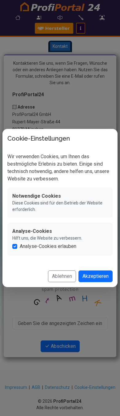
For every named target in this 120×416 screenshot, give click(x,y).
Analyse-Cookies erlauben (48, 246)
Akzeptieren (95, 276)
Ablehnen (62, 276)
